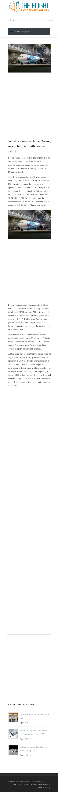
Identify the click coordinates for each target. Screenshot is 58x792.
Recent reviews (42, 788)
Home (14, 784)
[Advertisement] (29, 104)
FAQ (20, 784)
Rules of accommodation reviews (36, 784)
